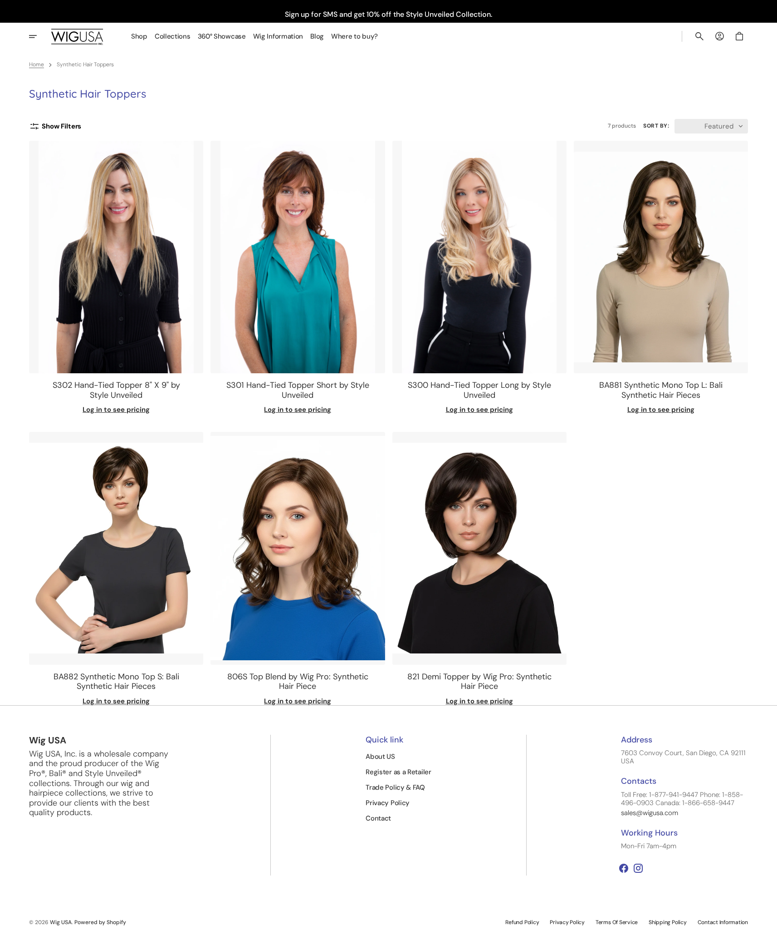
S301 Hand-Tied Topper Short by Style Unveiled (297, 390)
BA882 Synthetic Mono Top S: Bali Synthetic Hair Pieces (116, 682)
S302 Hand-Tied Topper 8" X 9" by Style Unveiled (116, 390)
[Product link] (116, 277)
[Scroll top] (766, 929)
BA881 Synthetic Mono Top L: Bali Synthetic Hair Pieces (661, 390)
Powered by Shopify (100, 922)
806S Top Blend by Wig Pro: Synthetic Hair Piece (297, 682)
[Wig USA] (77, 36)
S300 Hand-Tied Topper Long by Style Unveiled (479, 390)
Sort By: (656, 126)
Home (36, 64)
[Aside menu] (39, 36)
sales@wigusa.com (649, 813)
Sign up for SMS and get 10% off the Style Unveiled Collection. (388, 14)
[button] (699, 36)
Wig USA (61, 922)
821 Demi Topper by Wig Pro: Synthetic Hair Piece (479, 682)
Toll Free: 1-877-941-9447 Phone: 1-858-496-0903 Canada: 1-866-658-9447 (682, 799)
